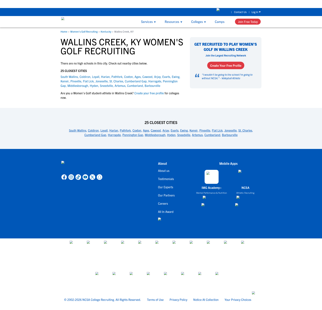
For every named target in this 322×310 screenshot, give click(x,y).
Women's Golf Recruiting (84, 31)
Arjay (157, 76)
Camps (220, 21)
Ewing (175, 76)
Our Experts (165, 187)
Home (64, 31)
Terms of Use (155, 299)
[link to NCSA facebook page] (64, 177)
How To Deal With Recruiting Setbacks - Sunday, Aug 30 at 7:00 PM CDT (254, 4)
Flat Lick (88, 81)
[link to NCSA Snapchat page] (99, 177)
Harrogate (154, 81)
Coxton (128, 76)
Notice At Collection (206, 299)
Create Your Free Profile (225, 65)
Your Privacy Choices (238, 299)
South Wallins (69, 76)
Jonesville (101, 81)
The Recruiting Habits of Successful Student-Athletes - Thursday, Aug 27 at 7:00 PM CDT (149, 4)
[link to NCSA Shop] (223, 12)
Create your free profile (149, 93)
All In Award (165, 211)
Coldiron (85, 76)
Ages (138, 76)
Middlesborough (77, 85)
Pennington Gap (132, 135)
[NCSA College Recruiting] (75, 21)
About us (163, 170)
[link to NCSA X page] (92, 177)
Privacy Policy (178, 299)
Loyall (95, 76)
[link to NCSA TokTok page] (78, 177)
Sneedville (106, 85)
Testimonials (166, 179)
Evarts (166, 76)
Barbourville (152, 85)
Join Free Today (248, 21)
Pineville (75, 81)
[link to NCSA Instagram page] (71, 177)
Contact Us (240, 12)
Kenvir (65, 81)
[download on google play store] (211, 206)
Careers (163, 203)
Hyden (94, 85)
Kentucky (106, 31)
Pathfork (116, 76)
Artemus (120, 85)
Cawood (147, 76)
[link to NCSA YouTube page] (85, 177)
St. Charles (116, 81)
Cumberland (135, 85)
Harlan (105, 76)
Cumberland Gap (136, 81)
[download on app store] (211, 199)
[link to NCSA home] (81, 167)
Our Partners (166, 195)
